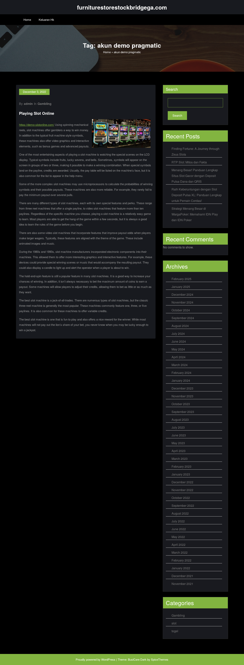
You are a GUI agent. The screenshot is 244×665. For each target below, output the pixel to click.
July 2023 (178, 427)
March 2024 (180, 365)
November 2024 (182, 302)
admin (28, 103)
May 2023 (178, 443)
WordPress (108, 659)
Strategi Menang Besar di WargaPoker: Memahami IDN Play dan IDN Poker (195, 214)
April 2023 (178, 451)
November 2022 (182, 490)
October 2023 (181, 404)
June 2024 (179, 341)
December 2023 (182, 388)
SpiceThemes (159, 659)
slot (174, 623)
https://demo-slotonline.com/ (36, 125)
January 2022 (181, 568)
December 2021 (182, 576)
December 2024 (182, 294)
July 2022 (178, 521)
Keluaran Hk (46, 20)
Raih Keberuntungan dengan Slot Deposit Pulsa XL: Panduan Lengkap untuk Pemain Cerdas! (197, 195)
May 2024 (178, 349)
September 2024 (183, 318)
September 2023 (183, 412)
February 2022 (181, 560)
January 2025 (181, 286)
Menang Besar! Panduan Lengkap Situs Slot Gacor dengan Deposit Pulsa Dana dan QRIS (195, 176)
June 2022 (179, 529)
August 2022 (180, 513)
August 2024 (180, 326)
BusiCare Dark (137, 659)
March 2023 (180, 458)
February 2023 (181, 466)
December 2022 (182, 482)
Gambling (44, 103)
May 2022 (178, 537)
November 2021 (182, 583)
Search (172, 89)
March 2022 (180, 552)
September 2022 (183, 505)
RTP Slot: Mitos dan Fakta (189, 162)
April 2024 (178, 357)
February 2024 (181, 372)
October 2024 (181, 310)
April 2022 (178, 544)
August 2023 (180, 419)
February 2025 (181, 279)
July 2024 (178, 333)
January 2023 (181, 474)
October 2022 (181, 498)
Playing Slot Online (36, 113)
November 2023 (182, 396)
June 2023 (179, 435)
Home (27, 20)
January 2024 (181, 380)
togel (175, 631)
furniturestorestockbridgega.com (122, 7)
